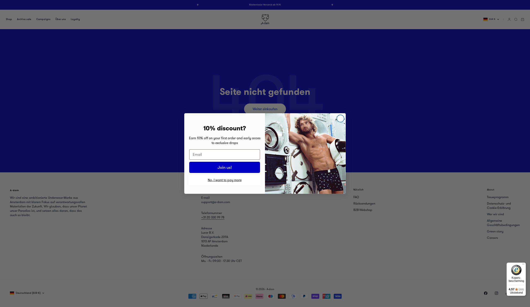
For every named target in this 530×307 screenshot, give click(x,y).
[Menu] (523, 265)
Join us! (225, 167)
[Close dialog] (340, 118)
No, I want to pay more (225, 180)
